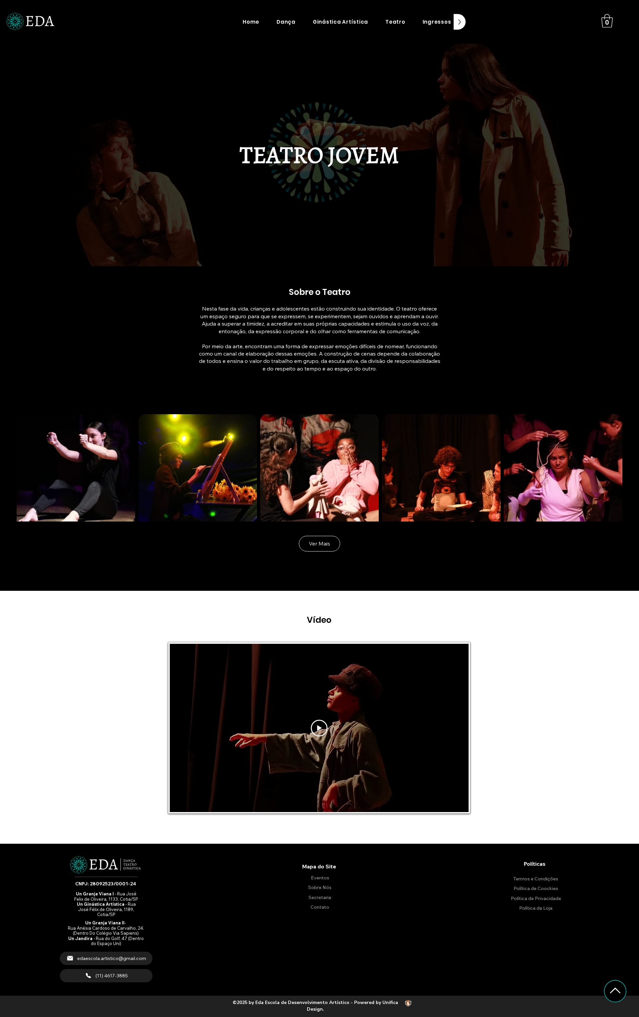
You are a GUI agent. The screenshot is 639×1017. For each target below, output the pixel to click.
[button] (286, 22)
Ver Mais (319, 543)
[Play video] (319, 728)
